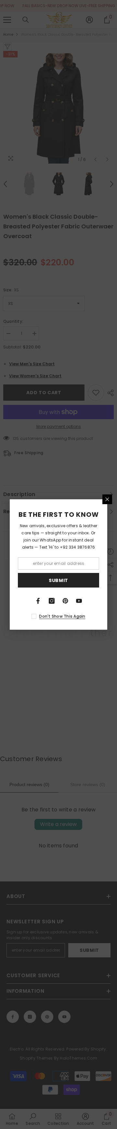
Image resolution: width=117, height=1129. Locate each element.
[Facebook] (38, 601)
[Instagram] (51, 601)
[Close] (107, 499)
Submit (58, 580)
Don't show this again (62, 616)
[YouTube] (79, 601)
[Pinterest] (65, 601)
